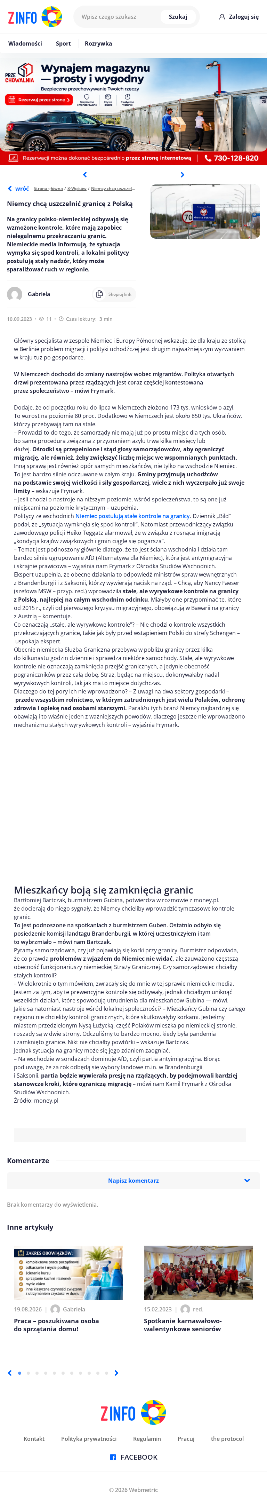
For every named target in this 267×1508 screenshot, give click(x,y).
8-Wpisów (77, 188)
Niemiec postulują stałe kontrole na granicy (132, 516)
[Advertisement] (130, 802)
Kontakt (34, 1439)
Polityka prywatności (88, 1439)
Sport (63, 43)
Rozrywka (98, 43)
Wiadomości (25, 43)
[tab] (19, 1373)
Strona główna (48, 188)
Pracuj (186, 1439)
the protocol (227, 1439)
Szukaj (178, 17)
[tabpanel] (133, 111)
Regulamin (147, 1439)
